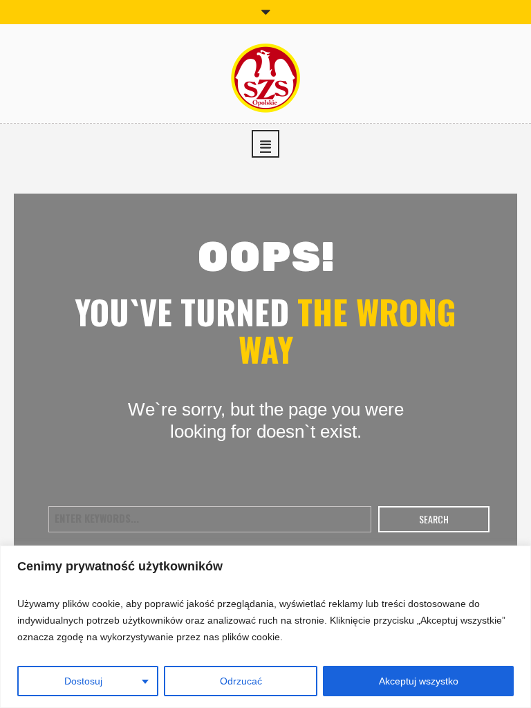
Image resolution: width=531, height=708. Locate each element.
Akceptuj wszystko (418, 681)
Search (434, 519)
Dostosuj (83, 681)
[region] (265, 627)
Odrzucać (241, 681)
